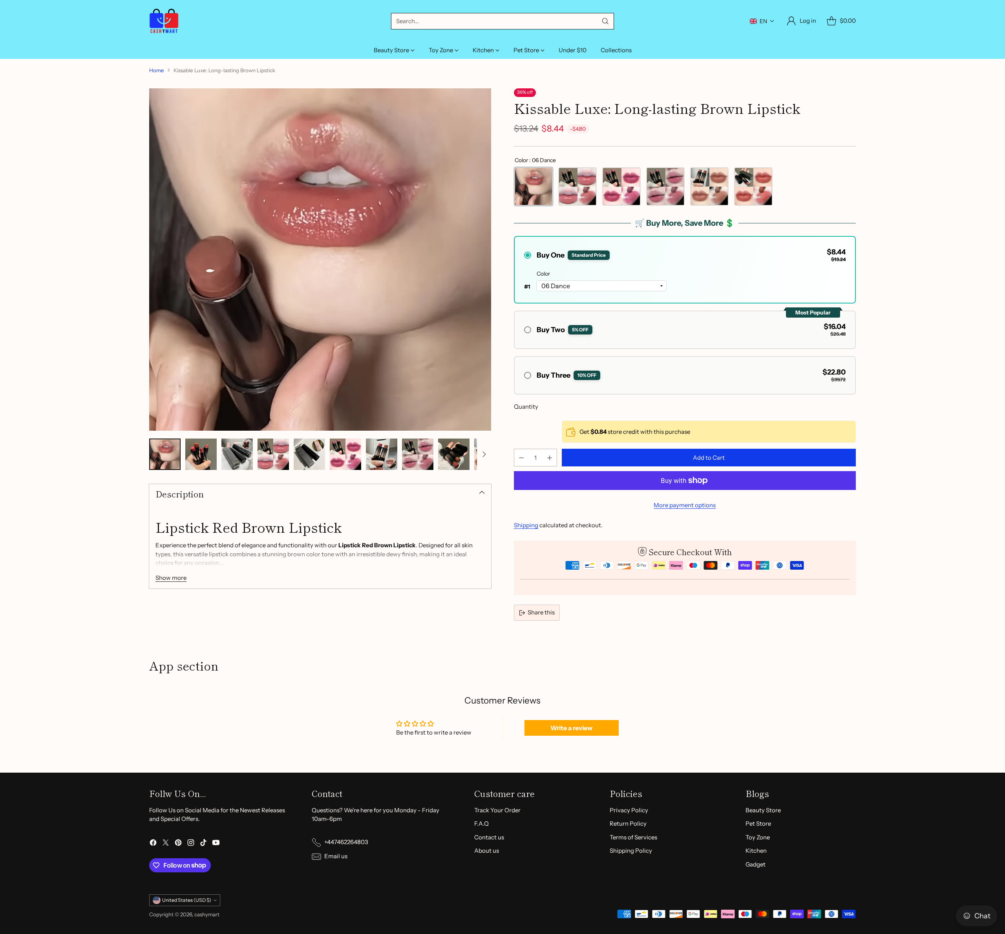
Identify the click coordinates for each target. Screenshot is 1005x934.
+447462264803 (346, 842)
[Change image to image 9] (454, 454)
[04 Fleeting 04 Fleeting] (665, 186)
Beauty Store (763, 810)
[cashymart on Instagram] (191, 844)
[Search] (605, 21)
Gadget (756, 864)
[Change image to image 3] (237, 454)
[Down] (484, 454)
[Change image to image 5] (309, 454)
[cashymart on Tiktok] (203, 844)
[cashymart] (164, 21)
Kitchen (756, 850)
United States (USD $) (186, 900)
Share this (541, 612)
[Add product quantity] (550, 457)
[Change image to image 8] (417, 454)
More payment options (685, 505)
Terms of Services (633, 837)
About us (486, 850)
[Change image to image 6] (345, 454)
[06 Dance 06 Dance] (533, 186)
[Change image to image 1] (165, 454)
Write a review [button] (571, 728)
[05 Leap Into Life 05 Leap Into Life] (709, 186)
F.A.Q (481, 823)
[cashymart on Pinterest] (178, 844)
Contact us (489, 837)
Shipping (526, 525)
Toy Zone (758, 837)
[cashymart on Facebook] (153, 844)
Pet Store (758, 823)
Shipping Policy (631, 850)
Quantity (526, 406)
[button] (762, 21)
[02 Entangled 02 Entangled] (577, 186)
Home (156, 70)
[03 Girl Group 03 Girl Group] (621, 186)
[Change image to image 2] (201, 454)
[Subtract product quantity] (521, 457)
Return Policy (628, 823)
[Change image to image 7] (381, 454)
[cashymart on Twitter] (165, 844)
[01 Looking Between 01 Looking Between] (753, 186)
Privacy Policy (629, 810)
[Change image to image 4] (273, 454)
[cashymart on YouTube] (216, 844)
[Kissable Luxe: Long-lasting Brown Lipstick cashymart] (320, 259)
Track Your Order (497, 810)
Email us (335, 856)
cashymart (206, 914)
